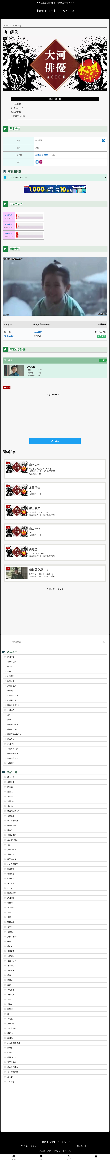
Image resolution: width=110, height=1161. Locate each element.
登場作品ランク (13, 725)
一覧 (102, 360)
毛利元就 (10, 946)
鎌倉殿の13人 (12, 1067)
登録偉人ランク (13, 758)
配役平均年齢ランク (15, 734)
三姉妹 (10, 796)
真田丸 (10, 1038)
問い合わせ (81, 1146)
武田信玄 (10, 898)
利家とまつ (11, 970)
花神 (9, 845)
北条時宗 (10, 966)
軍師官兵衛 (11, 1028)
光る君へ (10, 1077)
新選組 (10, 980)
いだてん (10, 1053)
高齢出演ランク (13, 705)
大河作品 (10, 744)
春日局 (10, 903)
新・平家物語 (12, 821)
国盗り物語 (11, 825)
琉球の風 (10, 922)
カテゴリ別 (11, 662)
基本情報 (17, 104)
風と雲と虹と (12, 840)
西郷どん (10, 1048)
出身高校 (10, 676)
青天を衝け (9, 336)
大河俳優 (10, 657)
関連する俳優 (19, 116)
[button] (104, 642)
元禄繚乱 (10, 956)
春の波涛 (10, 883)
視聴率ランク (12, 749)
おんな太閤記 (12, 864)
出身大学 (10, 681)
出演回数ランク (13, 700)
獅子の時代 (11, 859)
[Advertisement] (55, 415)
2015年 (38, 155)
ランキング (18, 108)
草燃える (10, 854)
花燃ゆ (10, 1033)
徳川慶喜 (10, 951)
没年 (9, 720)
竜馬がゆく (11, 801)
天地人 (10, 1004)
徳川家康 (10, 874)
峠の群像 (10, 869)
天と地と (10, 806)
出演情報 (17, 112)
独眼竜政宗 (11, 893)
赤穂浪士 (10, 782)
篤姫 (9, 999)
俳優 (8, 387)
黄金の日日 (11, 850)
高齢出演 (8, 233)
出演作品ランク (13, 695)
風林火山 (10, 995)
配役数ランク (12, 729)
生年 (9, 715)
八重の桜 (10, 1024)
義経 (9, 985)
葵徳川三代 (11, 961)
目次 (51, 99)
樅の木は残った (13, 811)
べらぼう (10, 1082)
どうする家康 (12, 1072)
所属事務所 (11, 686)
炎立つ (10, 927)
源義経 (10, 792)
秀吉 (9, 941)
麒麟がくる (11, 1057)
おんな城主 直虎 (13, 1043)
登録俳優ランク (13, 754)
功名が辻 (10, 990)
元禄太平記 (11, 835)
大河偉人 (10, 710)
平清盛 (10, 1019)
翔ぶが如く (11, 908)
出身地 (10, 691)
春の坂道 (10, 816)
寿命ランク (11, 739)
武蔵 (9, 975)
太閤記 (10, 787)
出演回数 (8, 224)
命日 (9, 671)
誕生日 (10, 666)
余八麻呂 (38, 332)
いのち (10, 888)
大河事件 (10, 763)
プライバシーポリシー (28, 1146)
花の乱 (10, 932)
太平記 (10, 912)
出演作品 (8, 215)
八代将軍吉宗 (12, 937)
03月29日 (45, 155)
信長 (9, 917)
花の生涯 (10, 777)
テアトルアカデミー (17, 177)
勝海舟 (10, 830)
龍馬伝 (10, 1009)
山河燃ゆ (10, 879)
